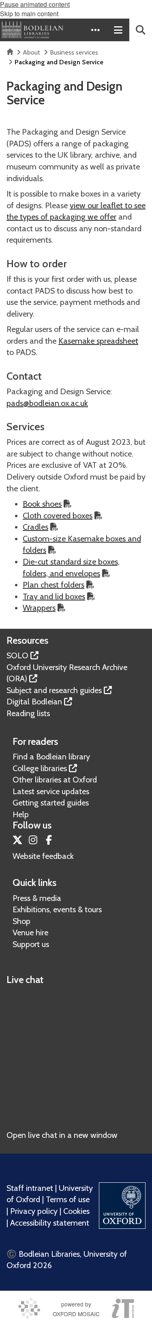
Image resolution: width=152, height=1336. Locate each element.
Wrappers (39, 608)
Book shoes (42, 504)
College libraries (40, 768)
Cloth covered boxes (57, 515)
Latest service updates (51, 791)
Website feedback (43, 856)
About (31, 52)
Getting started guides (51, 803)
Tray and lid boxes (54, 596)
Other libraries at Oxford (55, 779)
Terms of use (68, 1199)
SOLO (17, 655)
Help (21, 814)
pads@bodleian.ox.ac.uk (47, 403)
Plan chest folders (53, 585)
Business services (74, 52)
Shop (21, 921)
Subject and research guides (54, 690)
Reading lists (28, 713)
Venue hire (30, 932)
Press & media (37, 898)
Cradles (35, 527)
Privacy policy (34, 1211)
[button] (95, 30)
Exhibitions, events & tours (57, 909)
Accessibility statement (49, 1223)
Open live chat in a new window (62, 1135)
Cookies (76, 1211)
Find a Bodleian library (51, 756)
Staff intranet (29, 1188)
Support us (31, 944)
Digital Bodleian (34, 701)
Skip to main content (29, 13)
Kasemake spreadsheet (98, 341)
